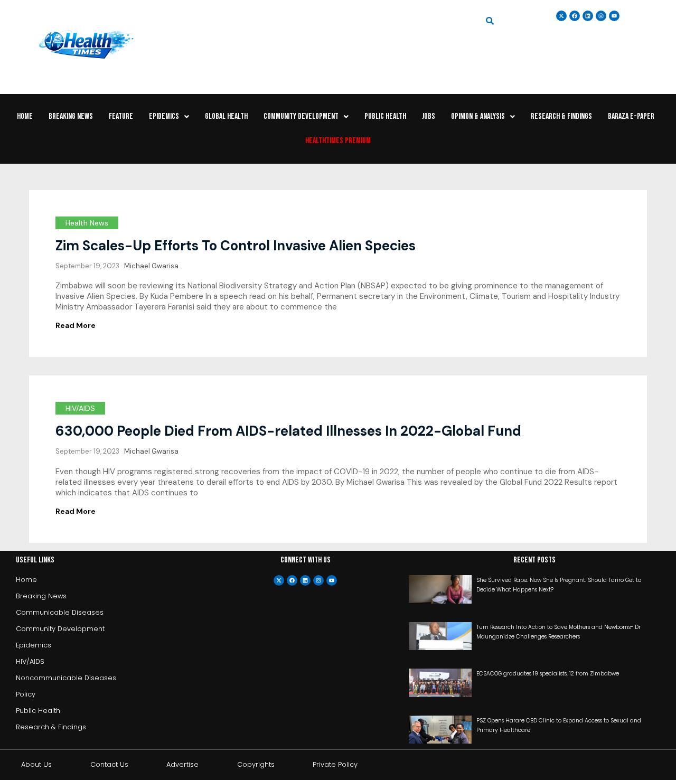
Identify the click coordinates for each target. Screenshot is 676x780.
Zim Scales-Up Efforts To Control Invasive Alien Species (235, 246)
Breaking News (71, 116)
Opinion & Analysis (478, 116)
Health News (86, 223)
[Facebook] (292, 580)
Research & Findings (561, 116)
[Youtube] (331, 580)
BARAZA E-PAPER (631, 116)
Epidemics (164, 116)
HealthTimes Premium (338, 141)
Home (25, 116)
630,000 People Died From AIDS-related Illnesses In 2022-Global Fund (288, 431)
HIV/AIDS (80, 408)
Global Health (226, 116)
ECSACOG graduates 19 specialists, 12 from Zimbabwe (547, 674)
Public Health (385, 116)
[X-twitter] (279, 580)
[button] (169, 117)
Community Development (301, 116)
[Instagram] (601, 16)
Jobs (428, 116)
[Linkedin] (588, 16)
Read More (75, 325)
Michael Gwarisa (151, 265)
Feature (121, 116)
